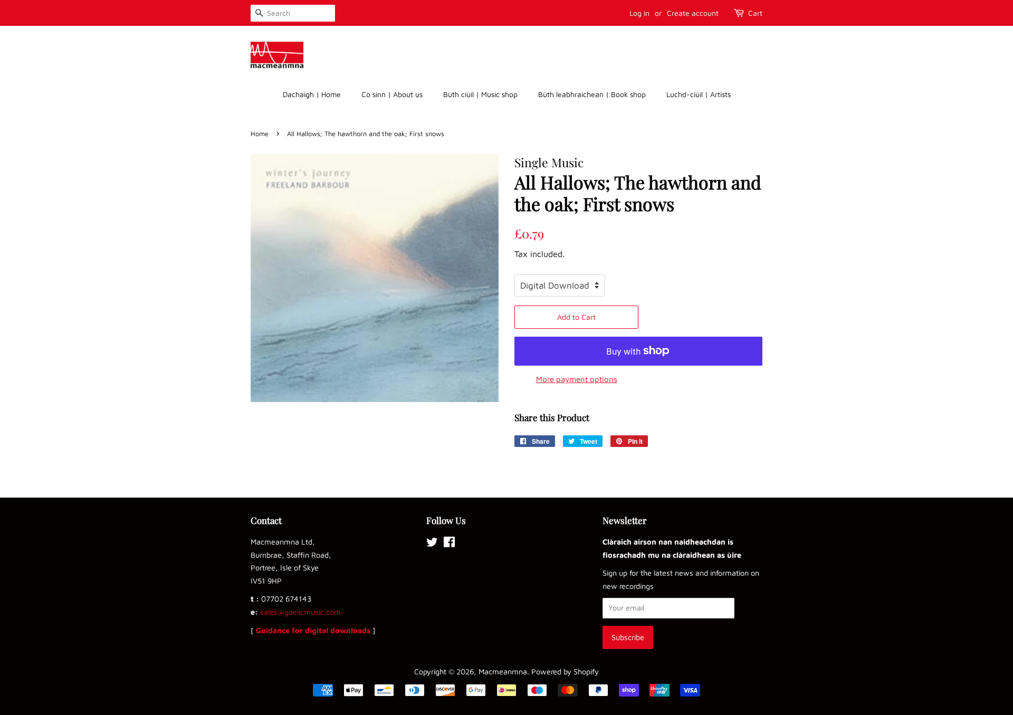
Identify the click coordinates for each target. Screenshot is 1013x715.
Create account (693, 12)
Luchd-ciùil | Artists (698, 94)
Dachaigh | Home (312, 94)
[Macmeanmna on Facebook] (449, 543)
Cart (755, 12)
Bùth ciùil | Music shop (480, 94)
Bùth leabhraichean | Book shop (592, 94)
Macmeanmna (503, 671)
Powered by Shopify (565, 671)
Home (260, 134)
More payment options (576, 379)
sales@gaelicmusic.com (300, 611)
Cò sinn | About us (392, 94)
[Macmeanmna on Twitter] (432, 543)
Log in (639, 12)
